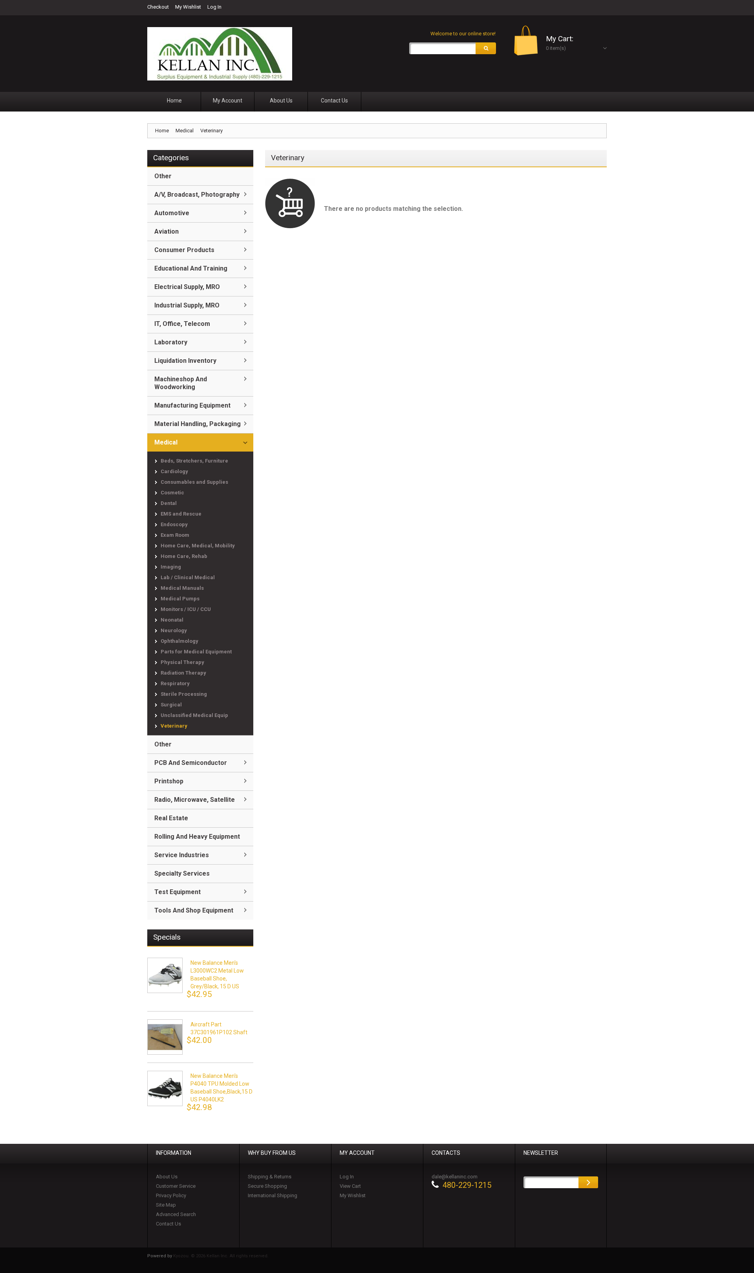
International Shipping (272, 1195)
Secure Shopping (267, 1186)
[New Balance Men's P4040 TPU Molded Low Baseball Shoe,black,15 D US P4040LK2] (165, 1088)
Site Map (166, 1205)
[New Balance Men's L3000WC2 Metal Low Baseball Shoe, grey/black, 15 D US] (165, 975)
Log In (214, 7)
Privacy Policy (171, 1195)
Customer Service (176, 1186)
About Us (167, 1177)
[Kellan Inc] (219, 53)
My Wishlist (188, 7)
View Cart (350, 1186)
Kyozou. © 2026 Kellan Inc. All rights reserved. (221, 1255)
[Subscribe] (588, 1182)
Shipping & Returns (269, 1177)
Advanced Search (176, 1214)
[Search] (486, 48)
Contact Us (168, 1224)
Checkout (158, 7)
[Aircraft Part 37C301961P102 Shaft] (165, 1037)
